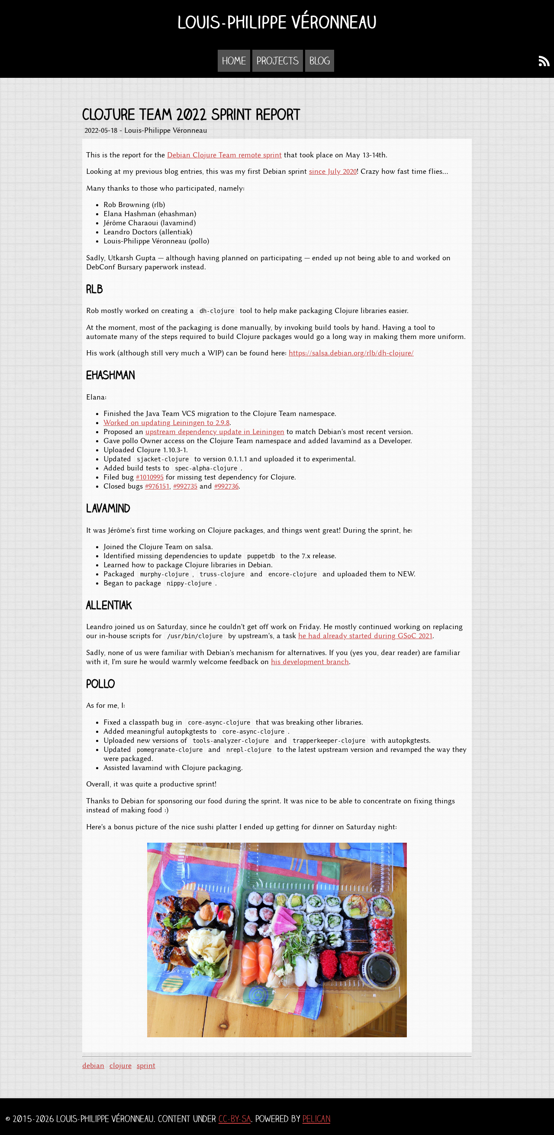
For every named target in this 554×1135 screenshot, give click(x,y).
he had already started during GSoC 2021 (365, 635)
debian (93, 1065)
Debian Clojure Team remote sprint (224, 155)
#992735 (185, 486)
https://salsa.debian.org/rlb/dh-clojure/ (351, 353)
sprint (146, 1065)
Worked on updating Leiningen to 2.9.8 (166, 422)
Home (234, 60)
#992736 (226, 486)
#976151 (157, 486)
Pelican (316, 1119)
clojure (121, 1065)
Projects (278, 60)
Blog (319, 60)
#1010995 (150, 477)
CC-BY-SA (235, 1119)
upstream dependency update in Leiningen (214, 431)
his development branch (310, 661)
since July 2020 (333, 171)
